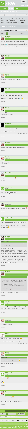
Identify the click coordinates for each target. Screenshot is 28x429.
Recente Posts (14, 11)
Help (26, 424)
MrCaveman (8, 236)
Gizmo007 (7, 55)
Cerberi (7, 74)
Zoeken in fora (6, 11)
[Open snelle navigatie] (27, 15)
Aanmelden (24, 1)
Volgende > (22, 33)
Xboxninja (7, 301)
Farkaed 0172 (8, 36)
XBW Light (3, 424)
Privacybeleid (25, 426)
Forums (11, 8)
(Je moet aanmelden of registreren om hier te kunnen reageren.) (16, 411)
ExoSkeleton (8, 88)
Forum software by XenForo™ (6, 427)
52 (18, 33)
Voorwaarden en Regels (17, 426)
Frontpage (4, 8)
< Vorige (2, 33)
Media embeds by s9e (16, 427)
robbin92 (7, 333)
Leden (17, 8)
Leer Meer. (21, 22)
